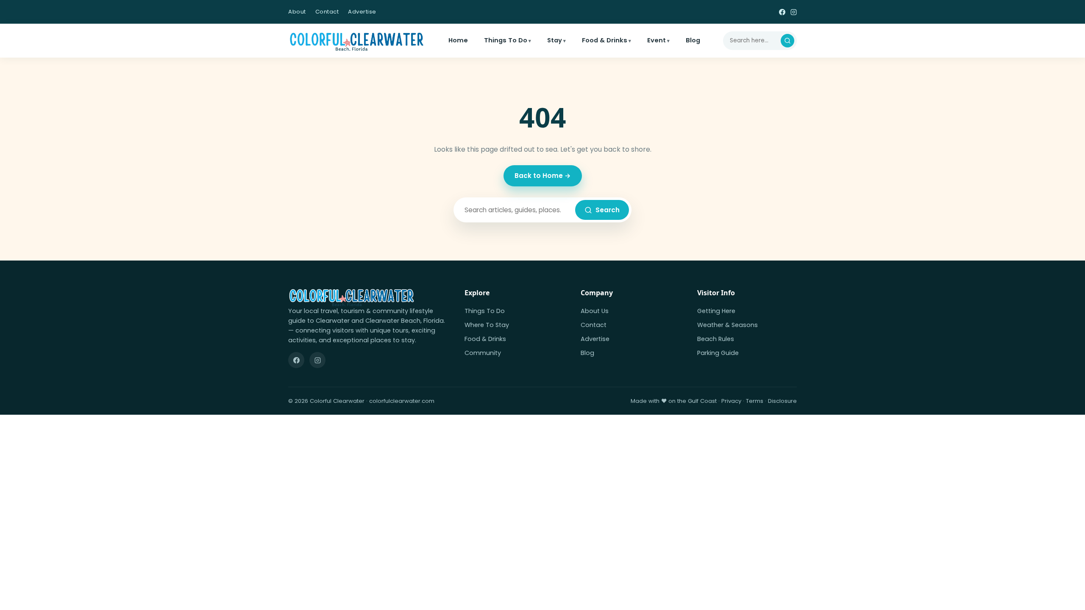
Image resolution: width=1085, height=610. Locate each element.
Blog (693, 40)
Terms (754, 401)
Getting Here (716, 311)
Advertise (362, 12)
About (297, 12)
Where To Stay (487, 325)
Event (656, 40)
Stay (554, 40)
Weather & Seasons (727, 325)
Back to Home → (543, 175)
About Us (595, 311)
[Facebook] (782, 11)
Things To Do (505, 40)
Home (458, 40)
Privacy (731, 401)
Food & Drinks (604, 40)
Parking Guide (718, 353)
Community (483, 353)
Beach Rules (715, 339)
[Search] (787, 40)
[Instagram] (793, 11)
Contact (327, 12)
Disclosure (782, 401)
